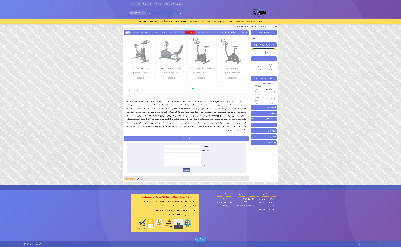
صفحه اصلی (273, 26)
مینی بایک (269, 72)
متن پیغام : (205, 165)
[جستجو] (254, 38)
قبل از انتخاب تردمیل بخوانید (224, 204)
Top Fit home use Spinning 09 (141, 73)
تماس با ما (134, 4)
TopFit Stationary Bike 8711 (232, 73)
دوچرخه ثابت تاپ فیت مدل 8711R (171, 68)
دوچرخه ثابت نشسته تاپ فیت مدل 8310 (201, 68)
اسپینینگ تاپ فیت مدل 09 (140, 68)
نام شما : (206, 146)
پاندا (264, 101)
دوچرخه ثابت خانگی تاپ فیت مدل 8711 (232, 68)
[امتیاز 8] (133, 179)
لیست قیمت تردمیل (224, 199)
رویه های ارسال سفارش (266, 202)
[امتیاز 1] (125, 179)
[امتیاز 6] (131, 179)
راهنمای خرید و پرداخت (266, 210)
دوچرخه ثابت (253, 26)
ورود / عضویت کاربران (172, 4)
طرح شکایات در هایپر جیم (245, 205)
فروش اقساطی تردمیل (266, 199)
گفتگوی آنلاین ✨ (200, 239)
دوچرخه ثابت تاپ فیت (238, 26)
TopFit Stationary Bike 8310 (201, 73)
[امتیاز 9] (134, 179)
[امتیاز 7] (132, 179)
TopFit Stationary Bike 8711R (171, 73)
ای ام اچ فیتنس (264, 84)
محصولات (263, 26)
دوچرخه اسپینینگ (266, 64)
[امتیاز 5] (130, 179)
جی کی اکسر (264, 89)
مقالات (157, 4)
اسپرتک (264, 92)
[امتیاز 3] (127, 179)
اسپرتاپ (264, 95)
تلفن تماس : (205, 150)
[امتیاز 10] (135, 179)
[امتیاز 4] (128, 179)
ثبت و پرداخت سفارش (266, 206)
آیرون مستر (264, 104)
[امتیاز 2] (126, 179)
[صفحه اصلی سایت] (259, 13)
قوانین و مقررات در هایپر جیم (245, 200)
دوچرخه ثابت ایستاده (266, 69)
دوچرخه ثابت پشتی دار (265, 66)
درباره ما (145, 4)
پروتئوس (264, 98)
